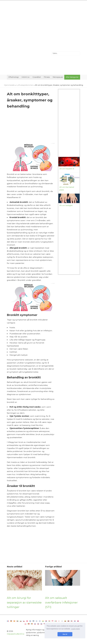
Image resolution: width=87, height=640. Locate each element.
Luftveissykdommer (24, 85)
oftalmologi (13, 77)
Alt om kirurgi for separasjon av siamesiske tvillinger (24, 602)
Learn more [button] (75, 629)
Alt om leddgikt (66, 205)
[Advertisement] (43, 19)
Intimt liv (25, 77)
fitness (47, 77)
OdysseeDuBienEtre (15, 634)
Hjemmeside (9, 85)
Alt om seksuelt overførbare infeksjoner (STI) (61, 602)
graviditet (37, 77)
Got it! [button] (65, 634)
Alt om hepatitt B (66, 169)
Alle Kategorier (72, 77)
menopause (58, 77)
